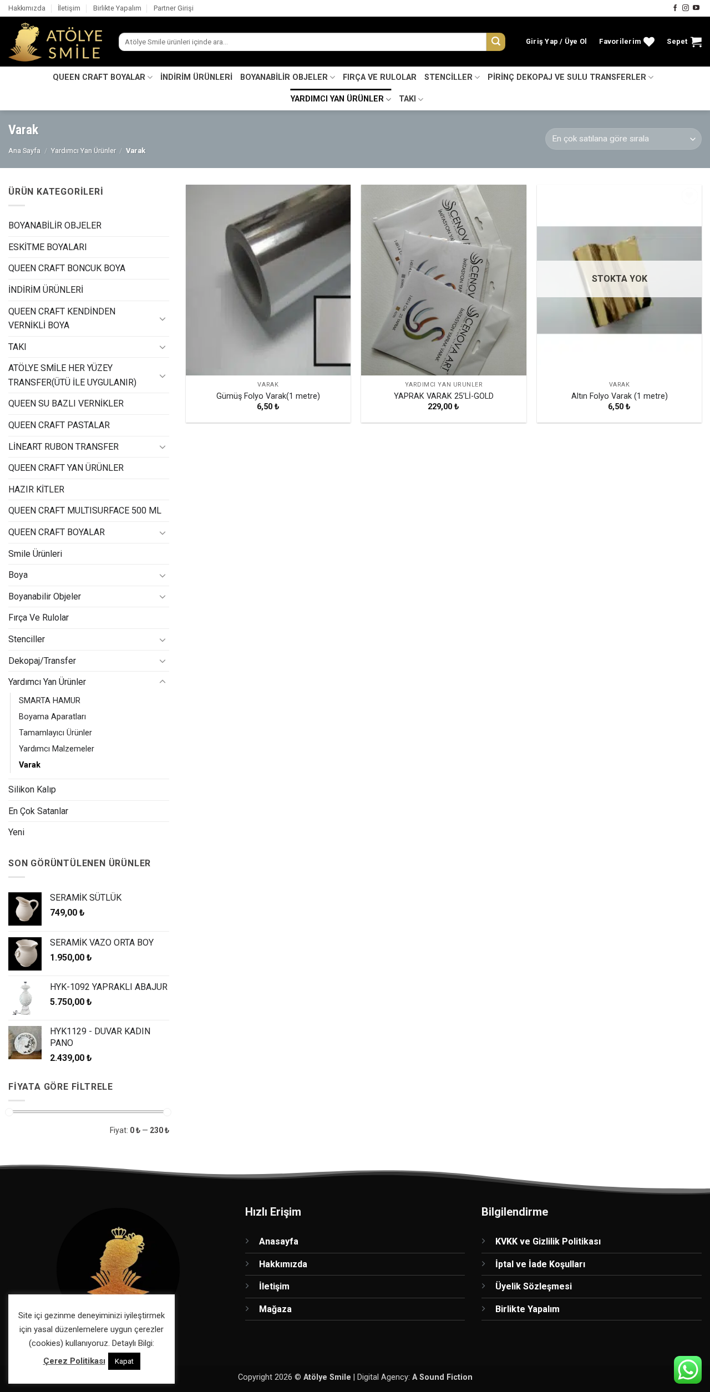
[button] (556, 42)
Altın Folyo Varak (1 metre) (619, 396)
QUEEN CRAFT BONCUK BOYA (66, 268)
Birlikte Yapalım (117, 8)
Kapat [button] (124, 1361)
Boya (18, 575)
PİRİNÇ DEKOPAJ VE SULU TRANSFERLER (567, 77)
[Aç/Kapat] (162, 317)
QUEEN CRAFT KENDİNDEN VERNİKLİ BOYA (61, 318)
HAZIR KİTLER (36, 489)
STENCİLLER (448, 77)
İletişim (69, 8)
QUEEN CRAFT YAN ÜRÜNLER (66, 468)
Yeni (16, 832)
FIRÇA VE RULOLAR (380, 77)
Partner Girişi (174, 8)
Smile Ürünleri (35, 553)
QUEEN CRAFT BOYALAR (99, 77)
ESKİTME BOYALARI (47, 246)
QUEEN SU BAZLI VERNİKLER (66, 403)
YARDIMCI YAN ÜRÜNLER (337, 99)
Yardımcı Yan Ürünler (83, 150)
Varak (29, 764)
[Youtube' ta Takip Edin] (696, 8)
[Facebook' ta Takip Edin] (675, 8)
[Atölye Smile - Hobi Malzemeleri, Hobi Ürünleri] (55, 42)
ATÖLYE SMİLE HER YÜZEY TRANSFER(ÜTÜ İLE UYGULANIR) (72, 375)
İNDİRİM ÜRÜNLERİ (196, 77)
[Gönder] (495, 42)
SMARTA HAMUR (49, 700)
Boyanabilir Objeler (44, 596)
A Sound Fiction (442, 1377)
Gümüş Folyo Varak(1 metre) (268, 396)
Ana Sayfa (24, 150)
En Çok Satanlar (38, 810)
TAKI (407, 99)
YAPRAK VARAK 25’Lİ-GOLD (444, 396)
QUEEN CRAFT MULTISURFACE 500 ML (84, 510)
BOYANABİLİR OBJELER (284, 77)
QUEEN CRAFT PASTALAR (59, 425)
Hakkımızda (26, 8)
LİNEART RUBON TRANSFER (63, 446)
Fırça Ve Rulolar (38, 617)
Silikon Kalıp (32, 789)
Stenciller (26, 639)
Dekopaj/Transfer (42, 660)
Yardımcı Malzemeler (56, 748)
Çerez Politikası (74, 1361)
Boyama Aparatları (52, 716)
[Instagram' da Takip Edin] (685, 8)
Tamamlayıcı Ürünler (55, 732)
